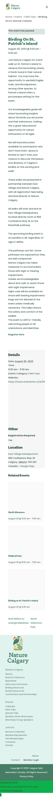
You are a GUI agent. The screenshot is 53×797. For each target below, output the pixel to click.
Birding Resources (14, 687)
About (35, 755)
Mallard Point (15, 556)
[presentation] (25, 495)
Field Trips (30, 16)
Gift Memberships (14, 738)
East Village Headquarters (23, 454)
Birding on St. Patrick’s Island (23, 600)
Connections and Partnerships (21, 694)
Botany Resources (14, 690)
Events (18, 16)
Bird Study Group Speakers (19, 719)
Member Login (31, 760)
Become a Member (15, 731)
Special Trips (12, 713)
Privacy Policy (26, 776)
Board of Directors (15, 677)
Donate (9, 745)
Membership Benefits (16, 735)
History (9, 674)
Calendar (10, 706)
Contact (15, 760)
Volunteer (10, 742)
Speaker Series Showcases (19, 716)
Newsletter (11, 680)
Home (8, 16)
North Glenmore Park (36, 623)
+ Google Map (26, 466)
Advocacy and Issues (16, 684)
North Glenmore (16, 512)
